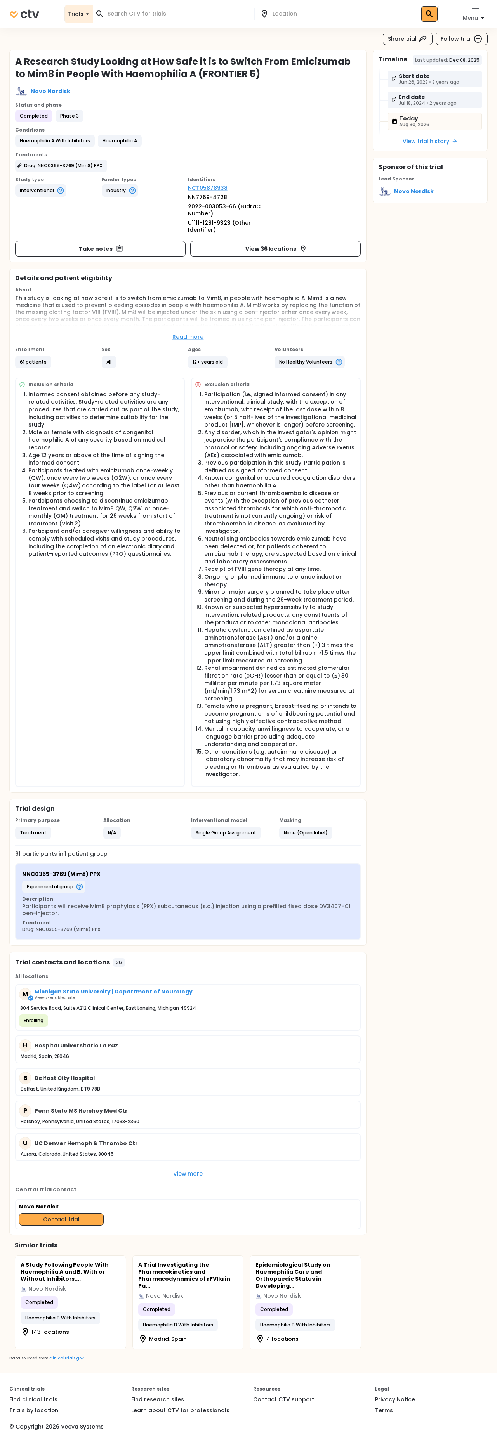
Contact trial (61, 1219)
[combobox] (178, 14)
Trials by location (33, 1410)
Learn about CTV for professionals (180, 1410)
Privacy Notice (395, 1399)
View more (188, 1173)
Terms (384, 1410)
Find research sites (157, 1399)
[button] (55, 141)
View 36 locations (271, 249)
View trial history (426, 141)
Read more (188, 336)
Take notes (96, 249)
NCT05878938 (208, 187)
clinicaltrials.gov (66, 1358)
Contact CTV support (283, 1399)
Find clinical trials (33, 1399)
